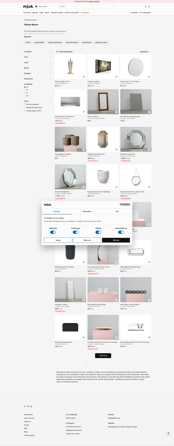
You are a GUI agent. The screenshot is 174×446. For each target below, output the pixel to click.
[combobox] (87, 6)
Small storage (86, 42)
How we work (29, 418)
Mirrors (28, 42)
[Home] (28, 6)
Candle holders (39, 42)
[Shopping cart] (149, 6)
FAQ (25, 428)
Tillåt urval (87, 240)
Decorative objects (72, 42)
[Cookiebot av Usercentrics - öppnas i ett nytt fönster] (121, 204)
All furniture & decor (30, 20)
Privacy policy (29, 435)
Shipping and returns (74, 430)
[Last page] (120, 363)
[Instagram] (28, 406)
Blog (26, 432)
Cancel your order (72, 434)
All (27, 87)
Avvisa (58, 240)
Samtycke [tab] (56, 211)
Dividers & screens (101, 42)
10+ (27, 96)
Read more (27, 36)
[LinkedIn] (31, 406)
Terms (26, 425)
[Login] (145, 6)
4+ (27, 93)
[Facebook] (25, 406)
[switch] (76, 232)
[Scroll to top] (168, 433)
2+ (27, 90)
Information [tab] (87, 211)
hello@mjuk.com (114, 418)
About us (27, 421)
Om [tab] (117, 211)
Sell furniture (71, 418)
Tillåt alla (116, 240)
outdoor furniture (94, 1)
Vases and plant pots (55, 42)
